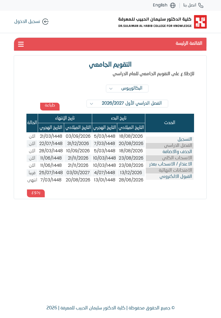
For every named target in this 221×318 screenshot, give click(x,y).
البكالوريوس (131, 88)
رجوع (36, 192)
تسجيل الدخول (27, 22)
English (160, 5)
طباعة (50, 105)
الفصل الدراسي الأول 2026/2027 (132, 103)
